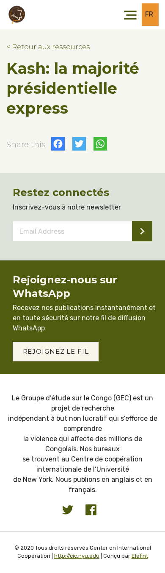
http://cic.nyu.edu (76, 556)
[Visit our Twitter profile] (67, 509)
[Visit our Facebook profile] (90, 509)
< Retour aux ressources (48, 47)
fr (149, 14)
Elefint (140, 556)
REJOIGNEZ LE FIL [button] (56, 351)
